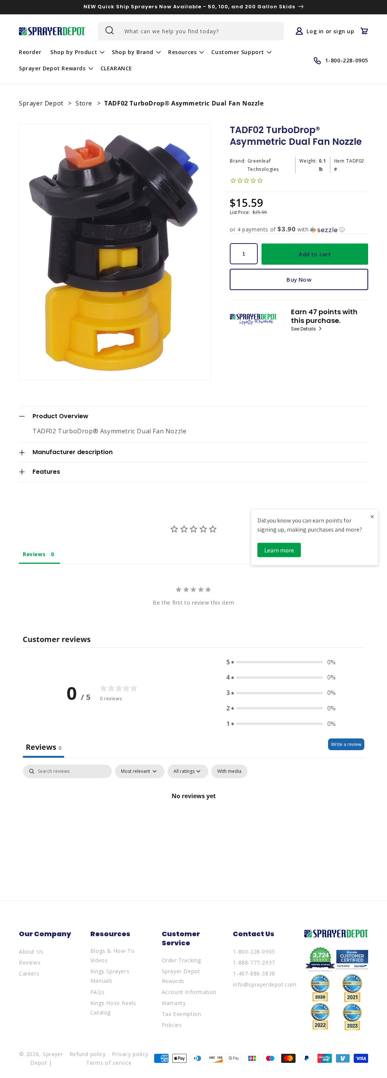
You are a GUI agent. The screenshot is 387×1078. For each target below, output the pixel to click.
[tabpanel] (193, 821)
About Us (31, 951)
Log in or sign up (330, 31)
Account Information (189, 992)
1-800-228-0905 (254, 951)
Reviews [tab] (34, 554)
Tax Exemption (181, 1014)
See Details (304, 329)
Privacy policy (130, 1054)
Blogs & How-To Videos (112, 955)
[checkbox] (229, 771)
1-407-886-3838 (254, 973)
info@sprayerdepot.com (265, 984)
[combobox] (191, 31)
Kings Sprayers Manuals (109, 976)
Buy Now (298, 279)
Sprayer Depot (42, 103)
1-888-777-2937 (254, 962)
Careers (29, 973)
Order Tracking (181, 960)
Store (85, 103)
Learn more (279, 550)
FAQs (97, 992)
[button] (76, 52)
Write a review (346, 744)
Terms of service (109, 1062)
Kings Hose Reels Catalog (113, 1007)
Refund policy (88, 1054)
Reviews (29, 962)
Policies (172, 1024)
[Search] (109, 30)
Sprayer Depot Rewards (181, 976)
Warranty (174, 1003)
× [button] (372, 516)
